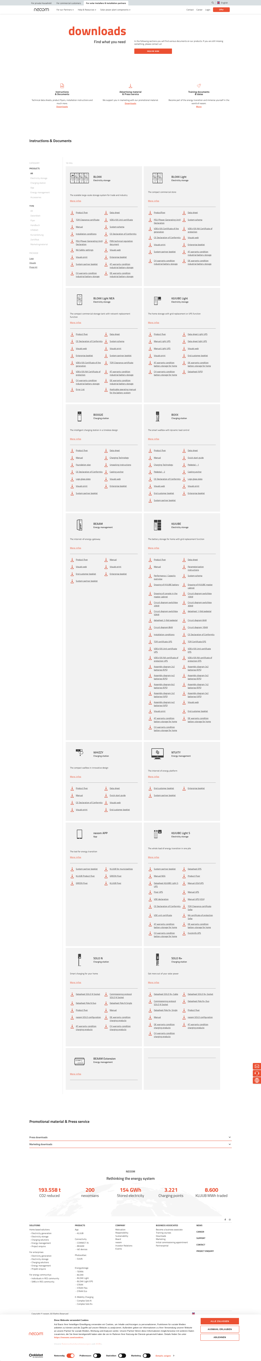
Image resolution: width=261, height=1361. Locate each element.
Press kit (33, 267)
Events (118, 1248)
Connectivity (81, 1239)
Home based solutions (39, 1229)
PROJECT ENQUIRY (205, 1251)
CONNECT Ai (83, 1242)
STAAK (80, 1284)
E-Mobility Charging (84, 1297)
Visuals (32, 262)
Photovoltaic (80, 1255)
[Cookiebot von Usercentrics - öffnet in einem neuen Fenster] (36, 1356)
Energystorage (81, 1268)
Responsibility (121, 1232)
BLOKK (80, 1274)
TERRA (80, 1271)
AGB (98, 1344)
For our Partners (64, 9)
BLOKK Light (83, 1278)
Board (118, 1239)
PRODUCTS (80, 1225)
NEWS (199, 1225)
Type (31, 206)
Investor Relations (123, 1245)
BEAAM (80, 1246)
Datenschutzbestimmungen (76, 1344)
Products (34, 168)
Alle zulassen (220, 1321)
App (76, 1229)
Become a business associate (169, 1229)
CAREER (200, 1231)
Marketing (160, 1239)
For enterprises (36, 1252)
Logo (31, 258)
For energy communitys (40, 1274)
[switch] (97, 1355)
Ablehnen (220, 1337)
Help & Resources (86, 9)
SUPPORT (200, 1238)
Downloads (62, 106)
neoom (118, 1242)
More (199, 106)
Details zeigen (163, 1355)
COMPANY (120, 1225)
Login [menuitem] (207, 9)
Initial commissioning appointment (172, 1242)
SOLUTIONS (34, 1225)
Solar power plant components (114, 9)
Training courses (163, 1232)
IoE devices (82, 1249)
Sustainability (121, 1236)
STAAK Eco (82, 1291)
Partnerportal (162, 1245)
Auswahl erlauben (220, 1329)
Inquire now (153, 51)
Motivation (120, 1229)
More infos (75, 200)
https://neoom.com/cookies (68, 1337)
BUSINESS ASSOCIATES (167, 1225)
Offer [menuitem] (221, 9)
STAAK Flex (82, 1287)
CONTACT (200, 1244)
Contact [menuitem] (190, 9)
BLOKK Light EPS (85, 1281)
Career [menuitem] (199, 9)
